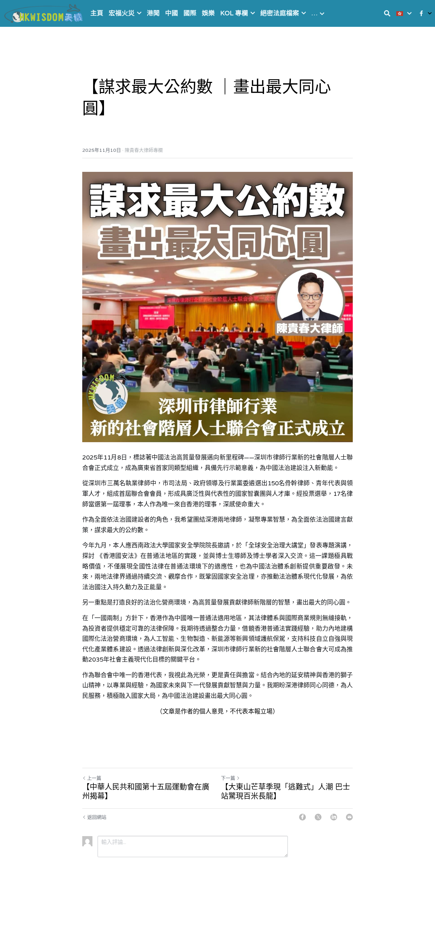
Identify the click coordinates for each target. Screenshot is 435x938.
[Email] (349, 817)
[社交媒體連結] (421, 13)
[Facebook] (302, 817)
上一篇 (94, 778)
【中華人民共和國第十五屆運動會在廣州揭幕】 (145, 791)
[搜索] (387, 13)
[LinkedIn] (333, 817)
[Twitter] (318, 817)
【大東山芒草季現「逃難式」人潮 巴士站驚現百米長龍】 (285, 791)
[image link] (44, 13)
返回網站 (96, 817)
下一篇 (228, 778)
